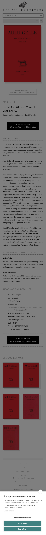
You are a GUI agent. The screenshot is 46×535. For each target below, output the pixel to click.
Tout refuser (22, 529)
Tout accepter (22, 523)
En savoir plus (9, 511)
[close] (40, 492)
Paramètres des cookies (22, 517)
